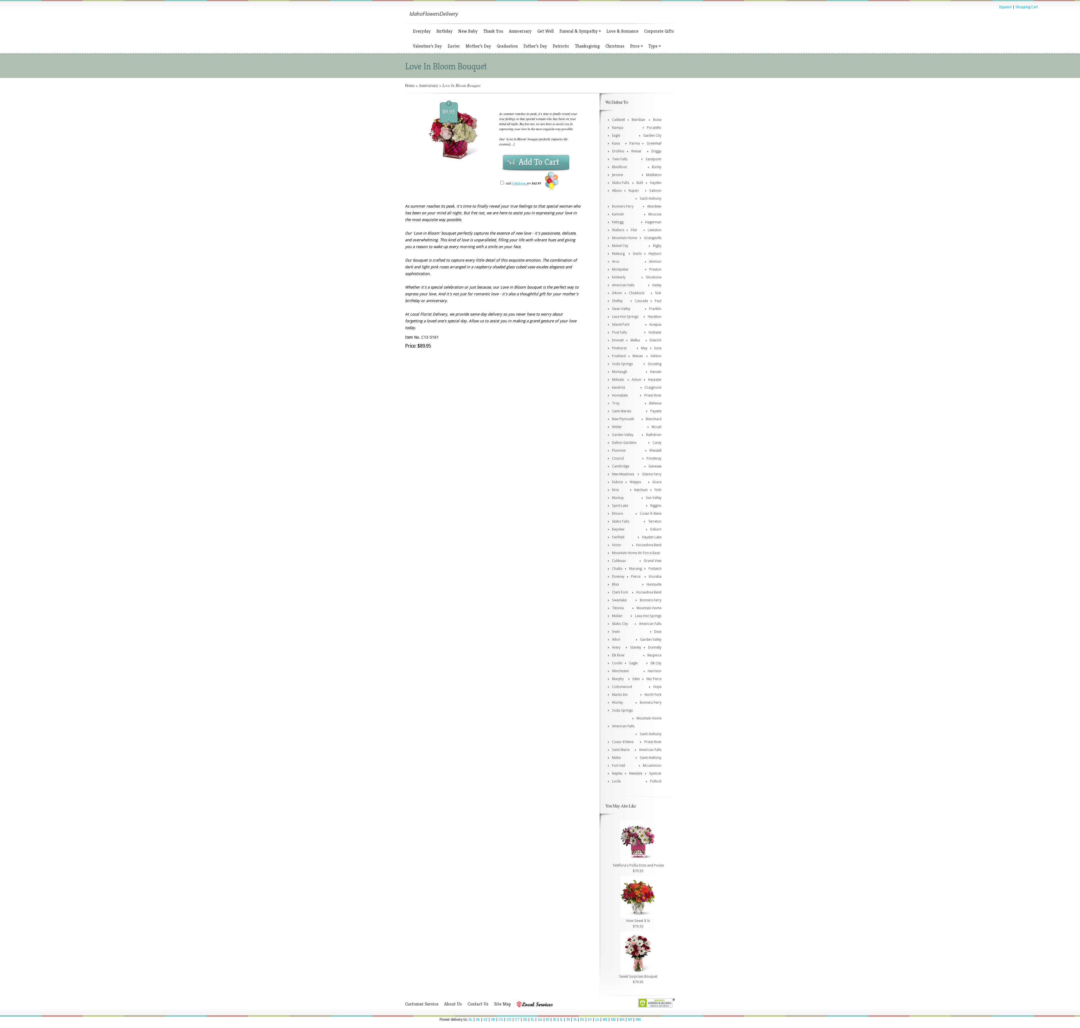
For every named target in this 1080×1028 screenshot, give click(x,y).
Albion (617, 191)
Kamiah (618, 214)
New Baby (468, 31)
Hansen (656, 372)
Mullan (617, 616)
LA (597, 1020)
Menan (638, 356)
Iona (658, 348)
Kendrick (618, 388)
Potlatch (655, 569)
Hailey (657, 285)
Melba (635, 340)
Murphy (618, 679)
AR (493, 1020)
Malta (616, 758)
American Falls (623, 285)
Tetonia (618, 608)
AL (470, 1020)
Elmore (617, 514)
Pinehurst (619, 348)
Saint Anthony (651, 199)
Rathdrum (654, 435)
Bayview (618, 529)
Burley (657, 167)
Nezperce (654, 655)
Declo (637, 254)
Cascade (641, 301)
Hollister (655, 332)
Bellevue (655, 403)
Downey (618, 577)
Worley (617, 703)
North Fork (653, 695)
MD (613, 1020)
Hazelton (655, 317)
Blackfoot (619, 167)
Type (654, 46)
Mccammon (652, 766)
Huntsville (654, 584)
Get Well (545, 31)
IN (568, 1020)
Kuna (616, 143)
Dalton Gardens (624, 443)
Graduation (507, 46)
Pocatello (654, 128)
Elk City (656, 663)
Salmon (655, 191)
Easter (453, 46)
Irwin (616, 632)
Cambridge (620, 466)
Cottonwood (622, 687)
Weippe (635, 482)
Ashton (656, 356)
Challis (617, 569)
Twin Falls (619, 159)
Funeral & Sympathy (580, 31)
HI (547, 1020)
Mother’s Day (478, 46)
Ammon (655, 262)
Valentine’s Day (427, 46)
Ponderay (654, 458)
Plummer (619, 451)
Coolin (617, 663)
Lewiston (655, 230)
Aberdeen (654, 206)
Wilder (617, 427)
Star (658, 293)
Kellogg (618, 222)
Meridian (638, 120)
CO (509, 1020)
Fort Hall (618, 766)
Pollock (656, 781)
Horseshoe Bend (649, 545)
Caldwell (618, 120)
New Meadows (623, 474)
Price (636, 46)
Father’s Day (535, 46)
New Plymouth (623, 419)
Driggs (656, 151)
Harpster (655, 380)
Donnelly (655, 647)
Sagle (633, 663)
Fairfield (618, 537)
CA (501, 1020)
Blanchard (654, 419)
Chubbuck (636, 293)
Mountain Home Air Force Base (636, 553)
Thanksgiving (587, 46)
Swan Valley (621, 309)
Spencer (655, 773)
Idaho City (620, 624)
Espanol (1005, 7)
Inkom (617, 293)
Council (618, 458)
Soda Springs (622, 364)
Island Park (620, 325)
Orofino (618, 151)
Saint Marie (620, 750)
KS (582, 1020)
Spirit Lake (620, 506)
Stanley (635, 647)
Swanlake (619, 600)
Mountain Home (624, 238)
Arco (615, 262)
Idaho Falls (620, 183)
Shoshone (654, 277)
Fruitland (619, 356)
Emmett (618, 340)
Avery (616, 647)
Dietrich (656, 340)
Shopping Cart (1026, 7)
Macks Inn (620, 695)
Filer (634, 230)
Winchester (620, 671)
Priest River (653, 395)
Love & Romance (622, 31)
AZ (485, 1020)
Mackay (618, 498)
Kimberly (619, 277)
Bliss (615, 584)
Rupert (634, 191)
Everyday (422, 31)
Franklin (655, 309)
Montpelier (620, 269)
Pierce (635, 577)
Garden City (652, 136)
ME (605, 1020)
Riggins (656, 506)
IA (575, 1020)
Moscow (655, 214)
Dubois (617, 482)
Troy (616, 403)
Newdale (635, 773)
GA (540, 1020)
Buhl (639, 183)
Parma (634, 143)
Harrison (655, 671)
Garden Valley (622, 435)
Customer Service (421, 1004)
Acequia (655, 325)
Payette (656, 411)
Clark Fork (620, 592)
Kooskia (655, 577)
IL (561, 1020)
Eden (636, 679)
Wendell (655, 451)
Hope (657, 687)
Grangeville (653, 238)
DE (525, 1020)
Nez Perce (654, 679)
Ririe (615, 490)
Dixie (658, 632)
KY (590, 1020)
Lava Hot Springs (625, 317)
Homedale (620, 395)
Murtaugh (619, 372)
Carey (657, 443)
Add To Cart (539, 162)
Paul (658, 301)
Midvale (618, 380)
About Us (453, 1004)
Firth (658, 490)
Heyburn (655, 254)
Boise (657, 120)
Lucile (616, 781)
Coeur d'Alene (622, 742)
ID (554, 1020)
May (644, 348)
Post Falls (619, 332)
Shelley (617, 301)
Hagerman (653, 222)
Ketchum (641, 490)
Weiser (636, 151)
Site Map (502, 1004)
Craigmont (653, 388)
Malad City (620, 246)
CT (517, 1020)
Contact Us (478, 1004)
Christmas (614, 46)
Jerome (617, 175)
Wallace (618, 230)
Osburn (656, 529)
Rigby (657, 246)
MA (622, 1020)
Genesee (655, 466)
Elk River (618, 655)
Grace (657, 482)
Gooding (655, 364)
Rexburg (618, 254)
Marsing (635, 569)
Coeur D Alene (651, 514)
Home (410, 85)
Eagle (616, 136)
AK (478, 1020)
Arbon (636, 380)
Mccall (657, 427)
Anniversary (520, 31)
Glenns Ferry (652, 474)
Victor (616, 545)
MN (638, 1020)
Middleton (654, 175)
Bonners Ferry (623, 206)
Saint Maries (621, 411)
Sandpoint (653, 159)
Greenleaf (654, 143)
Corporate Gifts (659, 31)
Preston (655, 269)
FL (532, 1020)
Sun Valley (654, 498)
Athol (616, 640)
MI (630, 1020)
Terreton (655, 521)
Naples (617, 773)
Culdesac (619, 561)
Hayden (656, 183)
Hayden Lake (652, 537)
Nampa (617, 128)
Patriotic (561, 46)
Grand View (653, 561)
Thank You (493, 31)
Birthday (444, 31)
